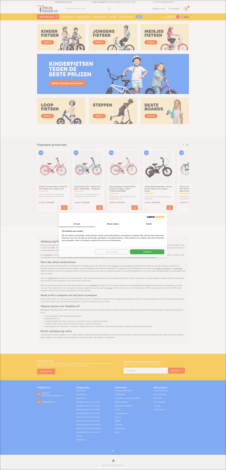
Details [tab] (149, 224)
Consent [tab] (76, 224)
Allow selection (112, 252)
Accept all (147, 252)
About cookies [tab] (113, 224)
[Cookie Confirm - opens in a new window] (155, 217)
